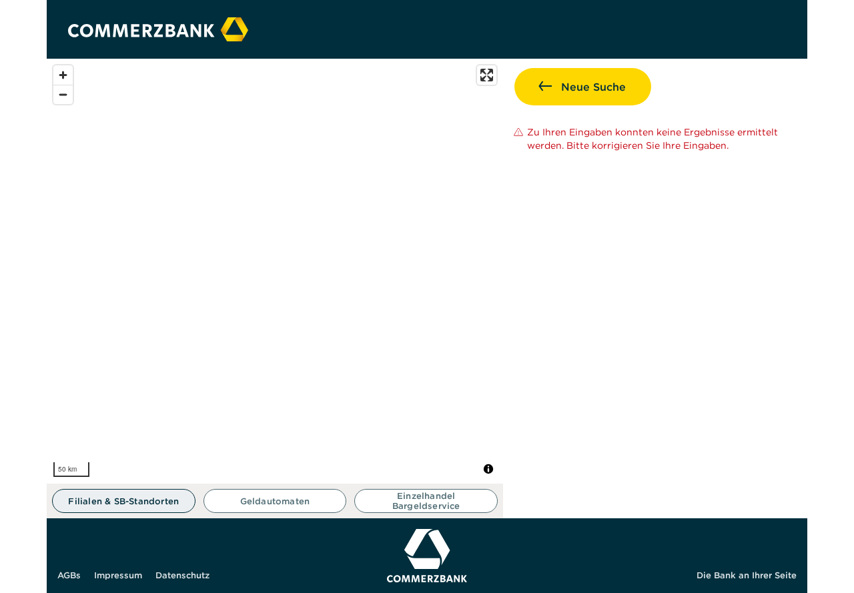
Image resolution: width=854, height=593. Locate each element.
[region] (275, 271)
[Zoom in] (63, 75)
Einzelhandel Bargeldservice (426, 501)
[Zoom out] (63, 94)
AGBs (69, 575)
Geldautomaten (275, 501)
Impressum (118, 575)
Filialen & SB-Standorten (123, 501)
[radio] (123, 501)
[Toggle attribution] (488, 469)
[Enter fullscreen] (486, 75)
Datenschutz (182, 575)
